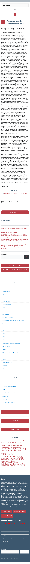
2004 (2, 441)
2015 (15, 441)
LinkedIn (10, 201)
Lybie (4, 336)
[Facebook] (20, 558)
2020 (26, 441)
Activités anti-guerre (6, 444)
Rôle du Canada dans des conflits (11, 352)
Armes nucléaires (7, 304)
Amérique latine (7, 298)
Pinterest (23, 200)
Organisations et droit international (11, 343)
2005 (5, 193)
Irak (26, 193)
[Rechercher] (26, 257)
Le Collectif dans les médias (9, 393)
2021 (2, 442)
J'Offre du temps (19, 511)
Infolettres (3, 453)
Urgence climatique (7, 362)
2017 (20, 441)
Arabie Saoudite (6, 301)
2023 (9, 442)
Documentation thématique (15, 193)
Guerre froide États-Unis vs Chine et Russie (13, 320)
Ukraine (4, 359)
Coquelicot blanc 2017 (17, 447)
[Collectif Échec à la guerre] (15, 10)
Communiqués (6, 447)
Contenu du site (7, 544)
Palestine (5, 349)
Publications (6, 535)
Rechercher (4, 254)
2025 (16, 442)
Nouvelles (5, 399)
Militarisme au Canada (8, 340)
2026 (19, 442)
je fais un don (7, 515)
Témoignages (5, 465)
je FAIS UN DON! (15, 429)
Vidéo (22, 465)
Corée (4, 307)
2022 (5, 442)
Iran (4, 333)
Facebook (3, 200)
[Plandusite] (28, 558)
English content (15, 265)
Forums (19, 450)
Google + (3, 201)
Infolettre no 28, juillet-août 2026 (9, 232)
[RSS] (25, 558)
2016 (17, 441)
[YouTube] (23, 558)
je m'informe (15, 412)
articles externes (17, 445)
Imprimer (3, 202)
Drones (4, 311)
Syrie (4, 356)
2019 (23, 441)
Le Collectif (6, 530)
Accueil (5, 527)
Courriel (17, 201)
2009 (10, 441)
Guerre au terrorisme (8, 317)
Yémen (4, 368)
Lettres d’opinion (6, 456)
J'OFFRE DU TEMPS (15, 420)
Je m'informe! (6, 511)
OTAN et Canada (6, 346)
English (4, 389)
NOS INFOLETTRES (15, 212)
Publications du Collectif (9, 402)
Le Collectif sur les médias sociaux (15, 269)
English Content (7, 541)
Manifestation (6, 396)
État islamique (6, 314)
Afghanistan (6, 294)
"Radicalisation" (6, 291)
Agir (4, 533)
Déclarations (5, 450)
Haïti (4, 323)
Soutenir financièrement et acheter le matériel (14, 538)
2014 (12, 441)
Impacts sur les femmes (8, 327)
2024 (13, 442)
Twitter (10, 200)
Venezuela (5, 365)
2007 (8, 441)
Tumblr (16, 200)
